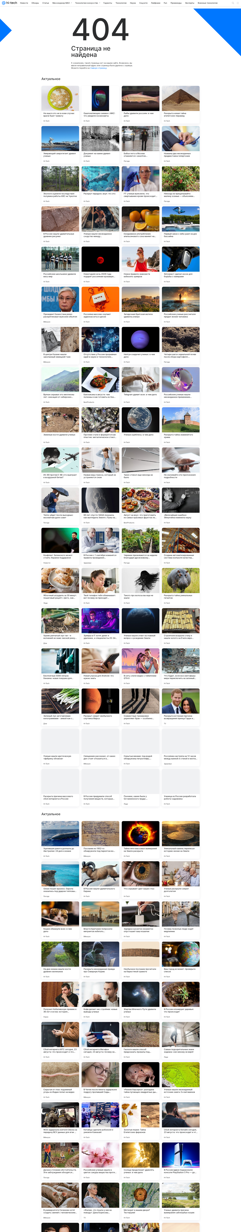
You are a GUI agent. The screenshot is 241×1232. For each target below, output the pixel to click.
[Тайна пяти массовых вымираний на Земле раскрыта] (140, 1000)
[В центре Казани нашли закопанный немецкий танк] (60, 346)
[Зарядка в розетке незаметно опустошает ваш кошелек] (140, 1081)
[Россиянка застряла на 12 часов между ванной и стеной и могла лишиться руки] (181, 747)
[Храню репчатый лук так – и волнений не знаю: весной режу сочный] (60, 627)
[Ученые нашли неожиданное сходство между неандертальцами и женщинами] (100, 225)
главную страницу (98, 68)
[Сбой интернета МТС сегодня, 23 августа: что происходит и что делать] (60, 1201)
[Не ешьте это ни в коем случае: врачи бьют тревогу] (60, 105)
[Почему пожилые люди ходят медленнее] (181, 1081)
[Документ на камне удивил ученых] (100, 145)
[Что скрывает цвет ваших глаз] (140, 1041)
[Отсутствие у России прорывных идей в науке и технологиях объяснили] (100, 346)
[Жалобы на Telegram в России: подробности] (181, 908)
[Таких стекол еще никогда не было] (140, 466)
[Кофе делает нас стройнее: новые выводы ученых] (100, 1161)
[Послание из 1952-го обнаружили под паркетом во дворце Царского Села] (100, 1000)
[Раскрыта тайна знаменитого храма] (181, 426)
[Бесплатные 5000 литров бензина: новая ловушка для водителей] (60, 667)
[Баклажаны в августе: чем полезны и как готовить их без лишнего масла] (100, 386)
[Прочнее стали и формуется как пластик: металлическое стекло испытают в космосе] (100, 426)
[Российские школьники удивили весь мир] (60, 265)
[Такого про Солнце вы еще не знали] (181, 868)
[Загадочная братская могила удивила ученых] (140, 305)
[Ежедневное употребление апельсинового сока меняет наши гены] (140, 225)
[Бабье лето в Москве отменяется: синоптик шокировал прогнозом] (140, 145)
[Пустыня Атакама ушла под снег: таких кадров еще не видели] (100, 868)
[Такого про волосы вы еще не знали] (140, 587)
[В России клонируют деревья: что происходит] (181, 1161)
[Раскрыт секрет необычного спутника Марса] (100, 707)
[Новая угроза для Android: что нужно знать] (100, 667)
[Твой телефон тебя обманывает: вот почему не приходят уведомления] (100, 587)
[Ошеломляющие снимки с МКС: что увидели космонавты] (100, 105)
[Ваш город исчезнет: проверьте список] (181, 1121)
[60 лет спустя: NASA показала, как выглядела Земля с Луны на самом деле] (100, 506)
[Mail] (4, 3)
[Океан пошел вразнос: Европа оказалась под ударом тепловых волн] (60, 1041)
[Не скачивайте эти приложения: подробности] (181, 466)
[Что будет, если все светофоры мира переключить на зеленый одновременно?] (181, 667)
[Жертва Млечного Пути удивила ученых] (140, 1161)
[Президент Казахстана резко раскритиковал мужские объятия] (60, 305)
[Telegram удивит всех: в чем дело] (140, 386)
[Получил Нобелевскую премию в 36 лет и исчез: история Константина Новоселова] (60, 1161)
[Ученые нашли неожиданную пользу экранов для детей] (140, 908)
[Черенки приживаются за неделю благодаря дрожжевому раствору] (140, 546)
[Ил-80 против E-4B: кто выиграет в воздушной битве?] (60, 466)
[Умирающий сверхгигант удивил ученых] (60, 145)
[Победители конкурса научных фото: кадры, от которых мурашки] (60, 908)
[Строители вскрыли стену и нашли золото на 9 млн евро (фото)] (181, 627)
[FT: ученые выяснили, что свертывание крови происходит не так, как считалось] (140, 185)
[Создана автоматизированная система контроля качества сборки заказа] (181, 546)
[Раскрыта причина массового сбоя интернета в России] (60, 788)
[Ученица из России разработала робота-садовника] (181, 788)
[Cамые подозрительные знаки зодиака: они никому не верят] (181, 1201)
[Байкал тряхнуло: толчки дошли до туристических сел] (181, 948)
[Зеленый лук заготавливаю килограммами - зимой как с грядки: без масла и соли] (60, 707)
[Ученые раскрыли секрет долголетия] (181, 1041)
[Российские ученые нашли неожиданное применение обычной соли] (181, 386)
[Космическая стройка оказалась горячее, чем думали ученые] (60, 828)
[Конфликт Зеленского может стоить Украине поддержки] (60, 546)
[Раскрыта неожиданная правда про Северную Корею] (100, 1121)
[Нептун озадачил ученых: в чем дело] (140, 346)
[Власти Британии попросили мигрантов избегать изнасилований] (100, 1081)
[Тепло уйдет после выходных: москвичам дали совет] (60, 506)
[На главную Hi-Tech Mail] (11, 3)
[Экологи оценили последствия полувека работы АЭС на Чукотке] (60, 185)
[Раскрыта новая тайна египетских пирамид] (181, 105)
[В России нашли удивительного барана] (100, 1041)
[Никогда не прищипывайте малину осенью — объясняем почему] (181, 185)
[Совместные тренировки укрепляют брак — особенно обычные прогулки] (140, 707)
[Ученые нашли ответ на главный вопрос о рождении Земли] (140, 627)
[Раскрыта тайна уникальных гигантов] (181, 587)
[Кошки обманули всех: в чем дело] (60, 1081)
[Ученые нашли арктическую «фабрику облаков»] (60, 747)
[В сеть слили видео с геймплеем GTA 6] (140, 667)
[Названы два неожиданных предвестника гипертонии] (181, 145)
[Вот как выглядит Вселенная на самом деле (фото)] (140, 868)
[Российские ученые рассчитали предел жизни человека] (181, 305)
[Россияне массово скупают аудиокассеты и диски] (100, 305)
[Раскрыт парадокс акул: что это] (100, 185)
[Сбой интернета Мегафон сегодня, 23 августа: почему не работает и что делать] (100, 1201)
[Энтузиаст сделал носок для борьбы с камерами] (181, 265)
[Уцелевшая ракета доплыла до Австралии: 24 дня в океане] (60, 1000)
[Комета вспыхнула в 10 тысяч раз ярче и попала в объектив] (60, 868)
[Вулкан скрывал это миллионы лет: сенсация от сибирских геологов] (60, 386)
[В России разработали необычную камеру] (140, 948)
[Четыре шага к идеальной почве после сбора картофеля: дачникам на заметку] (181, 346)
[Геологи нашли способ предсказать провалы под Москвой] (140, 1201)
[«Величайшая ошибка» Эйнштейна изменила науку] (181, 506)
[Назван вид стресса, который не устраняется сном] (100, 466)
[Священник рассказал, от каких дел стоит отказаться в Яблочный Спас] (100, 747)
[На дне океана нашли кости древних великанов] (60, 1121)
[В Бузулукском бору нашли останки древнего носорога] (181, 828)
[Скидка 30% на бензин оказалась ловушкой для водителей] (100, 828)
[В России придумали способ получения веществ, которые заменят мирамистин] (100, 788)
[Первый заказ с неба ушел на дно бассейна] (181, 225)
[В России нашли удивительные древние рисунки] (60, 225)
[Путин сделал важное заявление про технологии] (140, 828)
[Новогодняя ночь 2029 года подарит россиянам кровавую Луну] (100, 265)
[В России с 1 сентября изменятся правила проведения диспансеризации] (100, 546)
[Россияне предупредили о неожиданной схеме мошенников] (100, 948)
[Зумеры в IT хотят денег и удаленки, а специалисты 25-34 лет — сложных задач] (100, 627)
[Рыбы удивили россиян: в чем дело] (140, 105)
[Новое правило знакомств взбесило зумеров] (140, 265)
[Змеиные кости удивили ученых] (60, 426)
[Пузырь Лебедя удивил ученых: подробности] (100, 908)
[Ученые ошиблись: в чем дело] (140, 426)
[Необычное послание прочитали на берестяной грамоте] (140, 1121)
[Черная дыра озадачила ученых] (60, 948)
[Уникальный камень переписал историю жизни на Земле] (181, 1000)
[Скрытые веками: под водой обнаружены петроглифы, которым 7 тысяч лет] (140, 747)
